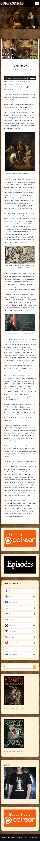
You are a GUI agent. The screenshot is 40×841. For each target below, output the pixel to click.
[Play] (6, 78)
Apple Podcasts (16, 87)
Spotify (24, 87)
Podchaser (7, 89)
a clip (27, 495)
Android (30, 87)
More (17, 89)
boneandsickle (15, 70)
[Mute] (28, 78)
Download (27, 81)
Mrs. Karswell (14, 218)
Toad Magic (20, 65)
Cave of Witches (12, 407)
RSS (13, 89)
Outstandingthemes (33, 837)
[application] (20, 78)
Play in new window (16, 81)
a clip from (21, 339)
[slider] (32, 78)
